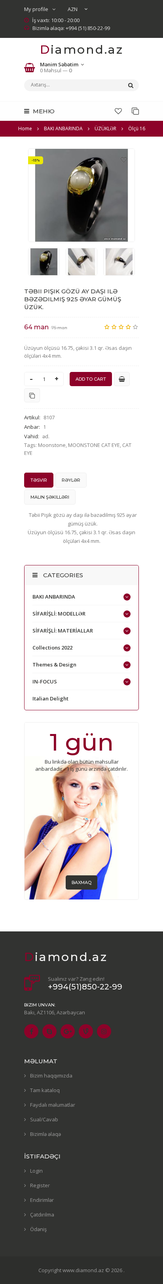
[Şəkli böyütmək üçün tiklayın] (81, 195)
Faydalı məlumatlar (52, 1104)
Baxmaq (81, 882)
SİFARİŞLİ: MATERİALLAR (62, 630)
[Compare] (135, 111)
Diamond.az (81, 49)
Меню (43, 111)
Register (40, 1185)
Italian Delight (50, 698)
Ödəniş (38, 1229)
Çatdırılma (42, 1214)
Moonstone (52, 445)
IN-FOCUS (44, 681)
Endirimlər (42, 1199)
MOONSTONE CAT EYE (94, 445)
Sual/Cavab (44, 1119)
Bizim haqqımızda (51, 1075)
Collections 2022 (52, 647)
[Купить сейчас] (122, 379)
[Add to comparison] (32, 395)
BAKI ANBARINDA (53, 596)
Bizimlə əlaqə (45, 1134)
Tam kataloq (45, 1090)
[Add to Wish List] (124, 159)
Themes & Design (54, 664)
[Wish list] (118, 111)
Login (36, 1170)
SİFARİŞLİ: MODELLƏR (58, 613)
